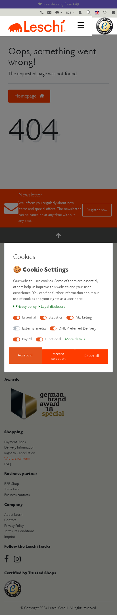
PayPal (27, 339)
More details (75, 339)
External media (34, 328)
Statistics (55, 317)
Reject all (91, 356)
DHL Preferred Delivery (77, 328)
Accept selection (58, 356)
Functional (53, 339)
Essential (29, 317)
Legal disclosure (53, 306)
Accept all (25, 355)
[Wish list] (105, 13)
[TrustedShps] (104, 26)
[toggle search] (88, 12)
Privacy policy (26, 306)
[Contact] (49, 13)
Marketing (84, 317)
